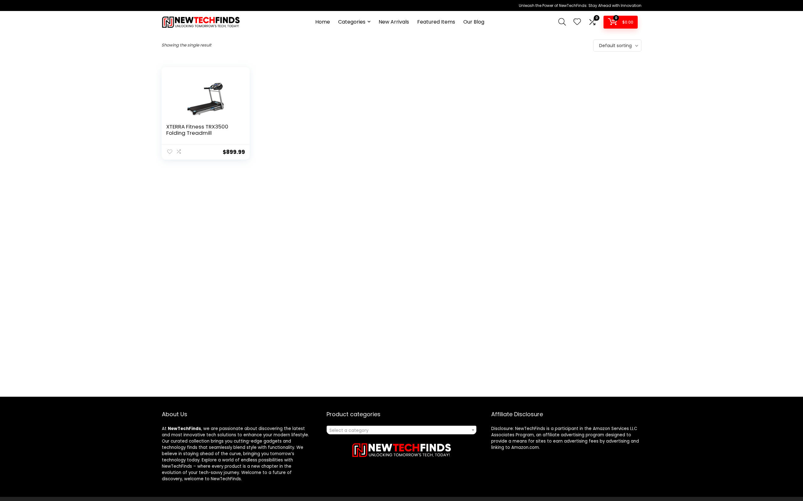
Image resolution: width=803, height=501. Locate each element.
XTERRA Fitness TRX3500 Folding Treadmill (197, 130)
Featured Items (436, 21)
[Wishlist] (577, 22)
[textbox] (401, 430)
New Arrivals (394, 21)
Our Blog (473, 21)
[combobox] (401, 430)
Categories (351, 21)
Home (322, 21)
